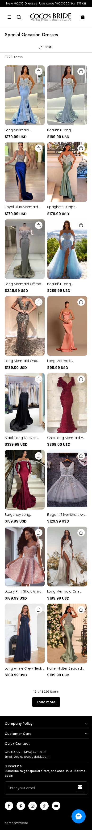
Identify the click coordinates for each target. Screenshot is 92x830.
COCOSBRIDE (21, 823)
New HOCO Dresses (21, 3)
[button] (9, 17)
